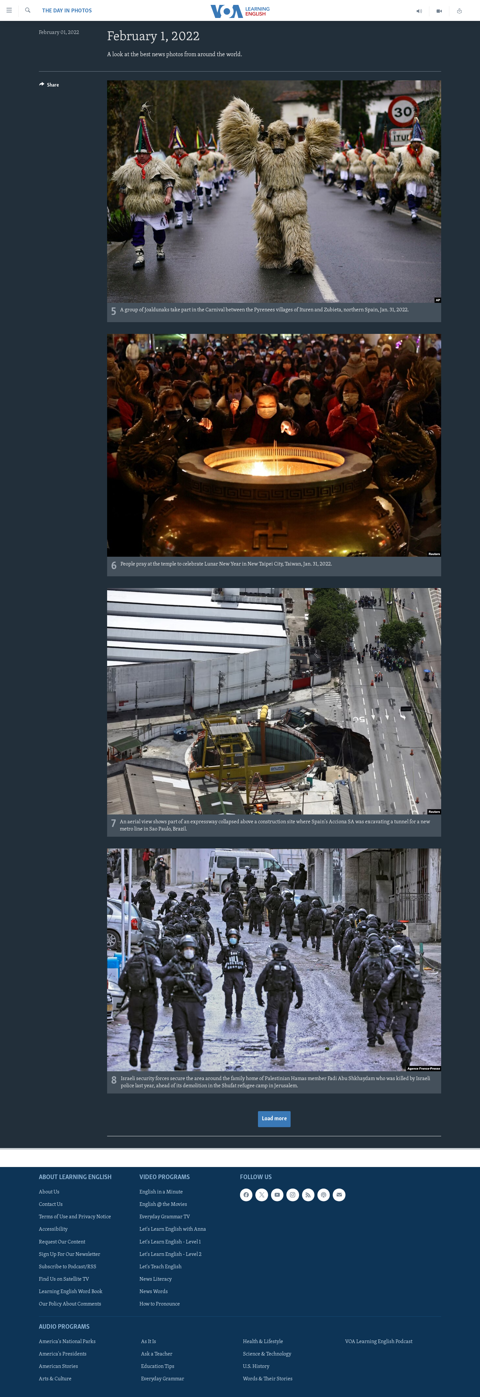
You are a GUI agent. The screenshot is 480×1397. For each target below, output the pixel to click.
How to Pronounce (159, 1304)
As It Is (148, 1341)
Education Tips (157, 1366)
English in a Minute (161, 1192)
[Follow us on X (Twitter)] (261, 1195)
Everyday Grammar (162, 1379)
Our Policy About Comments (70, 1304)
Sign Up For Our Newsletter (69, 1254)
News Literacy (155, 1279)
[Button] (49, 86)
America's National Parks (67, 1341)
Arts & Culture (55, 1379)
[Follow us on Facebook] (246, 1195)
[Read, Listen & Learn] (459, 11)
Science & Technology (267, 1354)
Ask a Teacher (156, 1354)
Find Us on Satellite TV (64, 1279)
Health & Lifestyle (263, 1341)
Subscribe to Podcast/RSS (67, 1267)
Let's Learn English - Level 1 (170, 1241)
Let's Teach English (160, 1267)
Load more (274, 1119)
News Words (153, 1291)
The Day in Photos (67, 11)
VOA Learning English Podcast (378, 1341)
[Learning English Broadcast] (419, 11)
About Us (49, 1192)
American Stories (58, 1366)
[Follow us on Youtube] (277, 1195)
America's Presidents (63, 1354)
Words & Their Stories (268, 1379)
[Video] (439, 11)
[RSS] (308, 1195)
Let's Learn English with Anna (172, 1229)
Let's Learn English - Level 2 (170, 1254)
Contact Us (51, 1204)
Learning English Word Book (71, 1291)
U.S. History (256, 1366)
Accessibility (53, 1229)
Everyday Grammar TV (164, 1217)
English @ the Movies (163, 1204)
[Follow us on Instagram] (292, 1195)
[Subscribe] (339, 1195)
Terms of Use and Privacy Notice (75, 1217)
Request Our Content (62, 1241)
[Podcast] (323, 1195)
